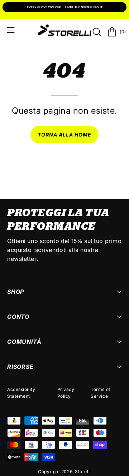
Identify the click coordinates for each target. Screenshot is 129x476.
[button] (96, 32)
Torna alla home (65, 135)
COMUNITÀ (24, 341)
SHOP (15, 291)
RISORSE (20, 366)
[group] (64, 8)
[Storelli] (64, 30)
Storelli (83, 471)
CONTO (18, 316)
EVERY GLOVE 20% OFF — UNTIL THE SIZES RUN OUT (64, 7)
